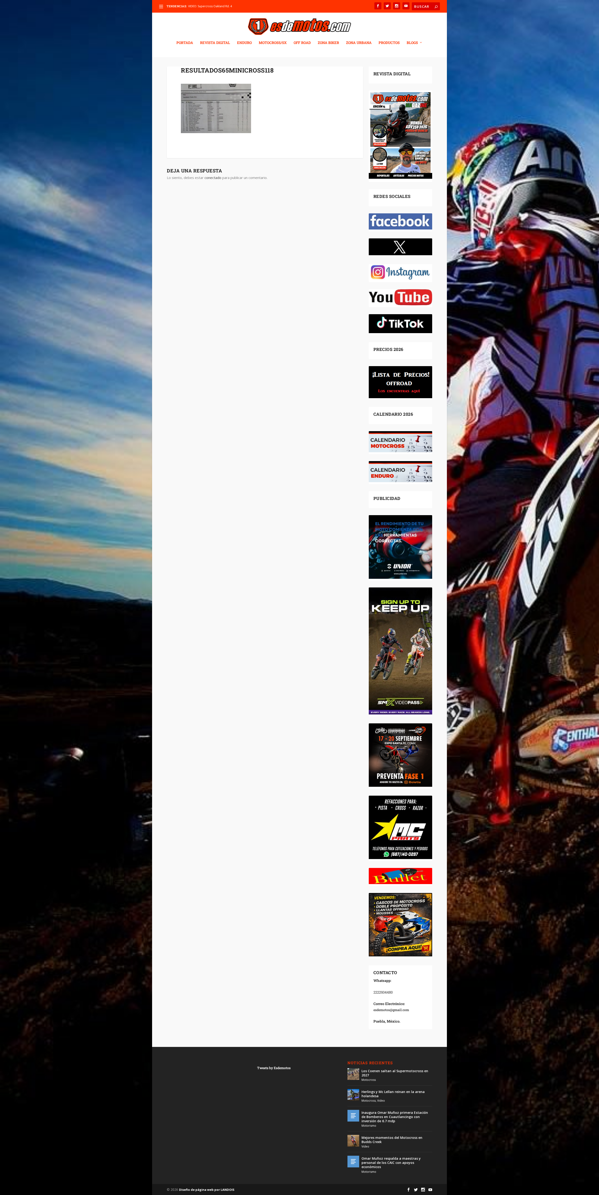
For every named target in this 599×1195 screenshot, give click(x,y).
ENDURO (244, 43)
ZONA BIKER (328, 43)
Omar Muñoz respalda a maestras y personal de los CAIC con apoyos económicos (391, 1162)
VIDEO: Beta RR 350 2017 (204, 6)
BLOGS (412, 43)
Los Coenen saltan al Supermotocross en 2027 (395, 1073)
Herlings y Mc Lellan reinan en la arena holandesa (393, 1093)
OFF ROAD (302, 43)
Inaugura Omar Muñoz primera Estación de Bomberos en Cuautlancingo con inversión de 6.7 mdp (395, 1116)
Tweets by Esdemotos (274, 1068)
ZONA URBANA (359, 43)
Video (381, 1101)
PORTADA (184, 43)
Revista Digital (215, 43)
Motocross (369, 1080)
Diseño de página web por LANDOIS (206, 1190)
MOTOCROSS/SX (273, 43)
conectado (213, 177)
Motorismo (369, 1126)
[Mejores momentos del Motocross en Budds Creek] (353, 1141)
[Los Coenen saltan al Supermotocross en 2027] (353, 1074)
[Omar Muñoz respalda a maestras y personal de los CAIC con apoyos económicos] (353, 1161)
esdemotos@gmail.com (391, 1010)
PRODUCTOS (389, 43)
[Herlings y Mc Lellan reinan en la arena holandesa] (353, 1095)
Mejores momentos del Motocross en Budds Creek (392, 1139)
